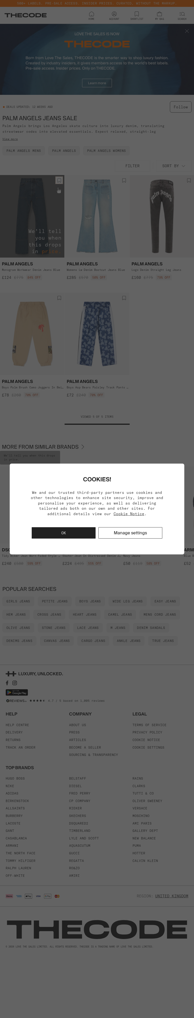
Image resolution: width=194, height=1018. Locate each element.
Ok (63, 533)
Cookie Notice (129, 513)
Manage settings (130, 533)
